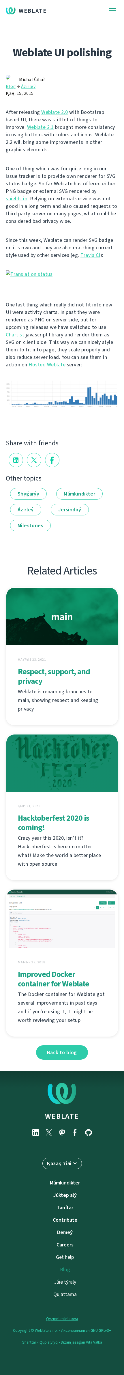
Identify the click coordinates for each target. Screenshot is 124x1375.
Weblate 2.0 (54, 112)
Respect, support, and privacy (54, 676)
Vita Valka (94, 1342)
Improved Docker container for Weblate (53, 979)
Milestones (30, 525)
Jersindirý (69, 509)
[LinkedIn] (35, 1132)
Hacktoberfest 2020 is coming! (53, 823)
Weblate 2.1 (40, 127)
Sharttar (29, 1342)
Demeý (65, 1232)
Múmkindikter (79, 493)
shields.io (16, 198)
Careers (65, 1244)
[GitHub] (88, 1132)
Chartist (15, 334)
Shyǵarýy (28, 493)
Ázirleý (28, 86)
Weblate (33, 10)
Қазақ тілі (59, 1163)
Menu (112, 11)
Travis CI (90, 255)
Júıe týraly (65, 1281)
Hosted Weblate (47, 364)
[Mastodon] (62, 1132)
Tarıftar (65, 1207)
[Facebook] (75, 1132)
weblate (62, 1116)
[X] (48, 1132)
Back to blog (62, 1052)
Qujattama (65, 1294)
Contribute (65, 1219)
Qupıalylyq (49, 1342)
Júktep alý (65, 1195)
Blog (11, 86)
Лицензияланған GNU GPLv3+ (86, 1330)
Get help (65, 1257)
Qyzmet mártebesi (62, 1318)
